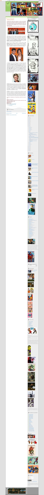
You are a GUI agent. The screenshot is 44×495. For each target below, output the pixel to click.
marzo (29, 143)
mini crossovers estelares (31, 230)
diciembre (30, 127)
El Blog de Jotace (30, 425)
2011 (29, 147)
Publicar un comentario (9, 111)
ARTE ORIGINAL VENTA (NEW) (32, 220)
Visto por (30, 237)
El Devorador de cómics (31, 429)
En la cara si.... (33, 159)
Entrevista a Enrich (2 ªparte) (35, 176)
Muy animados (30, 231)
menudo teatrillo (10, 105)
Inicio (16, 113)
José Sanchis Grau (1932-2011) (35, 180)
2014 (29, 126)
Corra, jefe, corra (30, 422)
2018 (29, 123)
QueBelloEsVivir (30, 233)
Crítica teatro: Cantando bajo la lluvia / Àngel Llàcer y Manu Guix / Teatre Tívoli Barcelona (35, 164)
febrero (30, 144)
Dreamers (30, 324)
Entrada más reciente (9, 113)
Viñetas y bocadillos (31, 321)
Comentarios (30, 478)
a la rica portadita (30, 219)
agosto (30, 130)
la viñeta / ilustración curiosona (32, 227)
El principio (30, 223)
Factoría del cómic (31, 325)
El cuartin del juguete (31, 418)
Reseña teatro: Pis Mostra (31, 136)
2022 (29, 120)
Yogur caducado (30, 421)
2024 (29, 118)
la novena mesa (30, 226)
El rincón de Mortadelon (31, 428)
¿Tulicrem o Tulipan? (34, 193)
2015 (29, 125)
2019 (29, 122)
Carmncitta (30, 420)
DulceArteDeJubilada (31, 414)
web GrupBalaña (14, 103)
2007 (29, 150)
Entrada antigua (24, 113)
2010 (29, 148)
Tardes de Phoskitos (31, 417)
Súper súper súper (31, 234)
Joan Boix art (30, 424)
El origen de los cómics (31, 222)
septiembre (30, 129)
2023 (29, 119)
